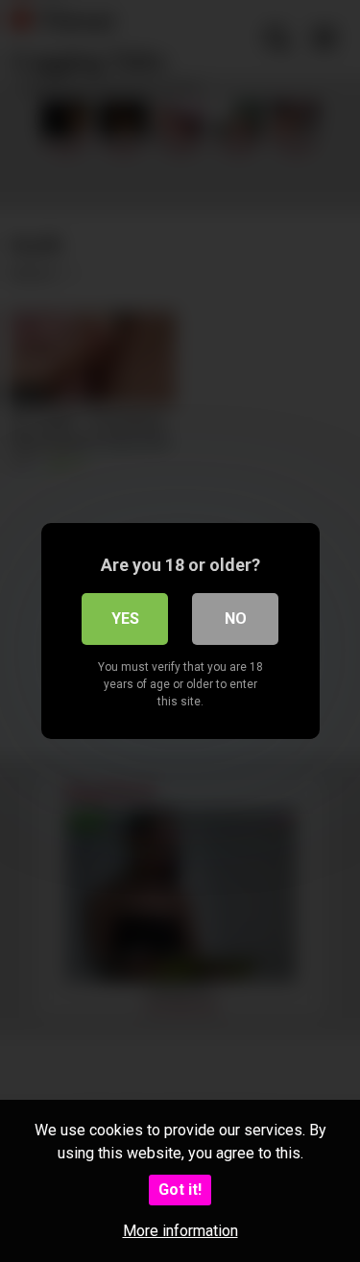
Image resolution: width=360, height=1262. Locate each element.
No (236, 618)
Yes (125, 618)
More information (180, 1231)
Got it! (180, 1189)
